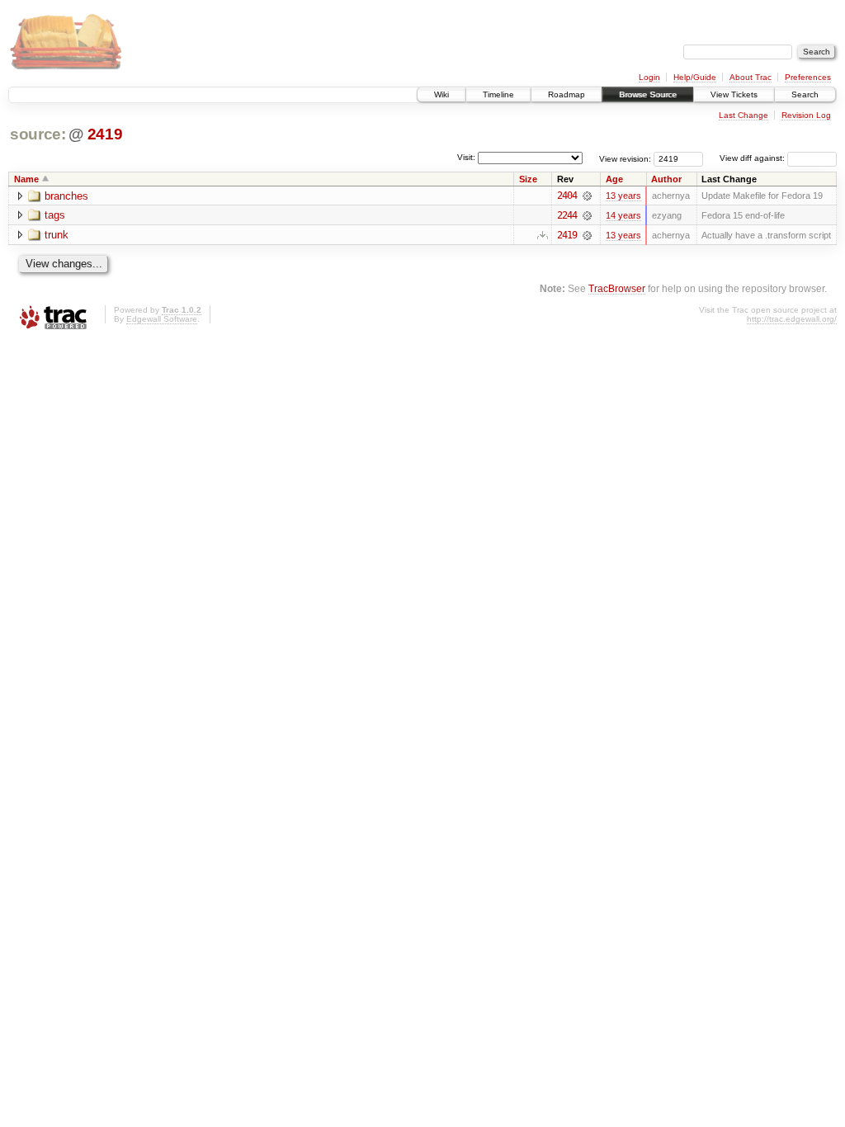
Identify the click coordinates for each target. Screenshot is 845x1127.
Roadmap (566, 94)
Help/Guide (694, 77)
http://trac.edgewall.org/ (792, 318)
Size (528, 179)
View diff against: (753, 158)
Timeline (498, 94)
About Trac (750, 77)
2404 (567, 195)
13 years (623, 195)
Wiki (441, 94)
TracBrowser (616, 288)
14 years (623, 215)
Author (666, 179)
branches (66, 196)
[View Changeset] (587, 195)
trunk (56, 235)
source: (38, 134)
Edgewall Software (161, 318)
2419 (105, 134)
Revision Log (806, 115)
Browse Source (648, 94)
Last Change (743, 115)
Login (649, 77)
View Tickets (734, 94)
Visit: (466, 157)
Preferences (808, 77)
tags (55, 215)
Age (614, 179)
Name (26, 179)
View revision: (625, 158)
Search (805, 94)
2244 (567, 215)
